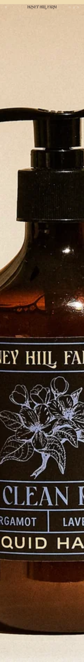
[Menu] (6, 7)
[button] (70, 7)
